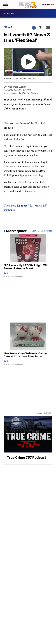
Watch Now (47, 5)
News (8, 27)
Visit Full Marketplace (42, 231)
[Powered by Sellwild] (47, 413)
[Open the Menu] (5, 5)
